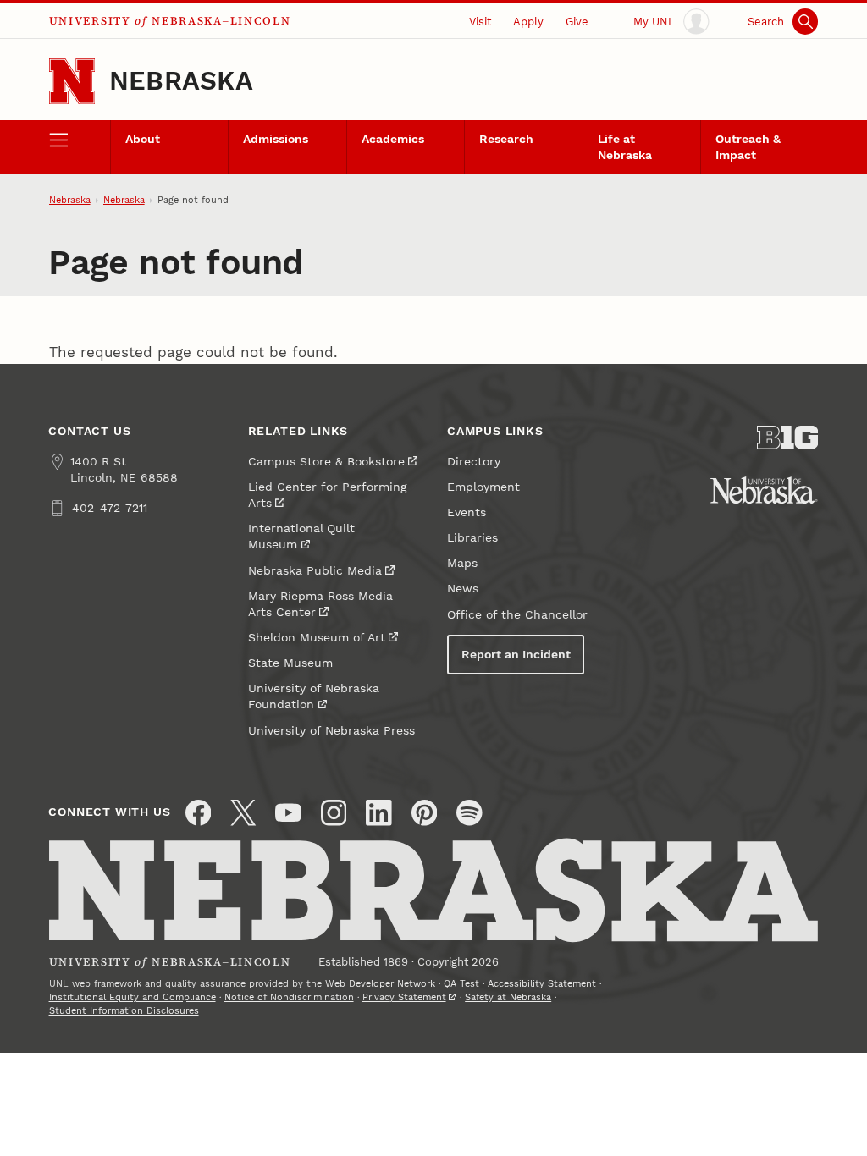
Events (466, 512)
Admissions (275, 139)
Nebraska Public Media (315, 571)
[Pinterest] (424, 813)
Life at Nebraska (625, 147)
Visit (480, 21)
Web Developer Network (380, 983)
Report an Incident (516, 654)
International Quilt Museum (301, 536)
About (142, 139)
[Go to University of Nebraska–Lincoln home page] (72, 81)
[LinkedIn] (379, 813)
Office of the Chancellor (517, 615)
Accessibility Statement (542, 983)
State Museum (290, 663)
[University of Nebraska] (764, 490)
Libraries (472, 538)
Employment (483, 487)
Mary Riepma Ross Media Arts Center (320, 604)
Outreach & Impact (748, 147)
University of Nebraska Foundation (313, 696)
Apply (528, 21)
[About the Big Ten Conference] (787, 437)
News (462, 588)
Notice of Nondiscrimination (289, 997)
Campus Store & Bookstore (326, 461)
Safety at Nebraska (508, 997)
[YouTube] (288, 813)
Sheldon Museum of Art (316, 637)
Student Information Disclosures (124, 1010)
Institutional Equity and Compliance (132, 997)
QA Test (461, 983)
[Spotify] (469, 813)
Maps (462, 563)
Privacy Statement (404, 997)
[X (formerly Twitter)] (243, 813)
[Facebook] (198, 813)
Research (506, 139)
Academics (393, 139)
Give (577, 21)
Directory (473, 461)
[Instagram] (334, 813)
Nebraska (181, 81)
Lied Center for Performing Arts (327, 495)
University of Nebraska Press (331, 731)
